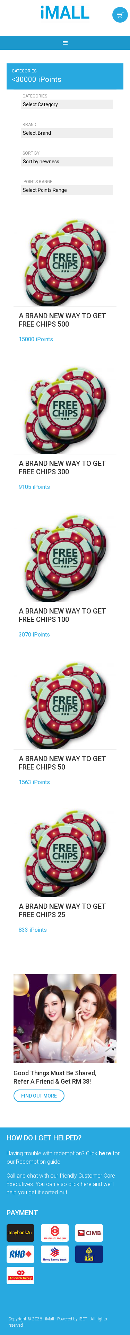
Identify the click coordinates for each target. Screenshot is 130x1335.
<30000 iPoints (36, 79)
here (105, 1153)
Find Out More (39, 1096)
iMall (65, 12)
